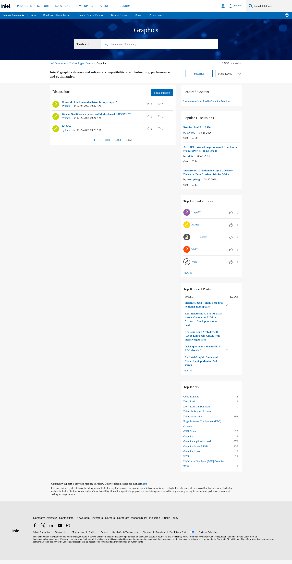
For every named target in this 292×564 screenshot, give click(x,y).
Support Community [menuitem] (14, 15)
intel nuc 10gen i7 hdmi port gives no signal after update (203, 309)
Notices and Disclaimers (94, 543)
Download (189, 405)
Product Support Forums (84, 63)
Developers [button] (82, 6)
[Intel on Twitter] (43, 530)
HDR (186, 460)
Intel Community (58, 63)
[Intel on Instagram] (68, 530)
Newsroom (83, 522)
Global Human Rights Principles (241, 543)
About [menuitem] (35, 15)
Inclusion (155, 522)
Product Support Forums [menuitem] (95, 15)
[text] (184, 138)
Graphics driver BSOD (196, 450)
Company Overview (45, 522)
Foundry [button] (120, 6)
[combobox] (161, 44)
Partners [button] (101, 6)
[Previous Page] (86, 140)
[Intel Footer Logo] (17, 534)
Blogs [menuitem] (145, 15)
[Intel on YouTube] (60, 530)
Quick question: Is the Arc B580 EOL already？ (201, 352)
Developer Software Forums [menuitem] (59, 15)
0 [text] (187, 138)
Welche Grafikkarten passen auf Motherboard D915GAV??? (99, 114)
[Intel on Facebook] (35, 530)
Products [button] (24, 6)
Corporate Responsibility (133, 522)
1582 (118, 140)
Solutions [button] (61, 6)
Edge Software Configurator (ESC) (203, 425)
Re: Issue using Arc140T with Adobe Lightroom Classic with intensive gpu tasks (203, 339)
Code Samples (192, 400)
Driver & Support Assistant (199, 415)
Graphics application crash (199, 445)
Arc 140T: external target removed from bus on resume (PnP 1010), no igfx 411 (211, 149)
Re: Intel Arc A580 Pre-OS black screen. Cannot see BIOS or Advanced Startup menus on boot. (201, 323)
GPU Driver (190, 435)
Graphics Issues (192, 455)
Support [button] (42, 6)
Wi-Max (67, 126)
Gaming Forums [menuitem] (125, 15)
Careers (110, 522)
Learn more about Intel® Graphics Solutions (209, 101)
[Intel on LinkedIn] (51, 530)
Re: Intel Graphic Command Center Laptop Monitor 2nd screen (202, 365)
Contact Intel (67, 522)
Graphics (188, 440)
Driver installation (194, 420)
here (147, 488)
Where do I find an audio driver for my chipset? (92, 102)
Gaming (188, 430)
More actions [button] (226, 74)
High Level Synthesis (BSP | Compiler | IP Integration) (206, 465)
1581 (105, 140)
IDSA (186, 470)
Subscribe (199, 74)
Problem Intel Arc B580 (198, 128)
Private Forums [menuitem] (164, 15)
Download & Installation (197, 410)
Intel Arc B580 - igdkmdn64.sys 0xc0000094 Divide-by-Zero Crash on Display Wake (207, 174)
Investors (98, 522)
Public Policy (170, 522)
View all (188, 277)
